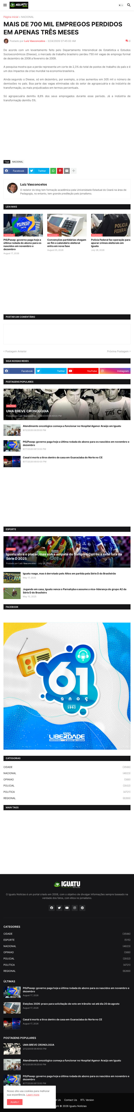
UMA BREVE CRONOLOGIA (38, 1044)
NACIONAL (27, 17)
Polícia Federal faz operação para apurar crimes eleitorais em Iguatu (110, 242)
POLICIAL (67, 785)
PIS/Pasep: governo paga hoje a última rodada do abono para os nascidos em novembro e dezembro (22, 244)
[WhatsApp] (53, 171)
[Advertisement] (67, 131)
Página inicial (10, 17)
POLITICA (67, 791)
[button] (5, 5)
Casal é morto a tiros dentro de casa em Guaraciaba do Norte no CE (63, 457)
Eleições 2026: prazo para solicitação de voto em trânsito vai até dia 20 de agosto (71, 1003)
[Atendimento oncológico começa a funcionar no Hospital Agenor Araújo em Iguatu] (12, 430)
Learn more (32, 1094)
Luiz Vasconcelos (33, 184)
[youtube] (67, 908)
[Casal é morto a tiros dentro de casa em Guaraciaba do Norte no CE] (12, 461)
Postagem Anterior (16, 351)
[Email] (67, 171)
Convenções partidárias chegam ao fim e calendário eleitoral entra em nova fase (66, 242)
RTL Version (87, 1099)
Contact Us (70, 1099)
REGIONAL (67, 798)
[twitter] (59, 908)
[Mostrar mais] (74, 171)
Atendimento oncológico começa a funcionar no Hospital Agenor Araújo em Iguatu (72, 425)
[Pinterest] (60, 171)
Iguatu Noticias (78, 1105)
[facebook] (52, 908)
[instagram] (75, 908)
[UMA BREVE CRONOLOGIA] (12, 1049)
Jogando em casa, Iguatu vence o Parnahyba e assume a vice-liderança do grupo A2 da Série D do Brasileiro (74, 591)
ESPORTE (67, 939)
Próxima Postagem (118, 351)
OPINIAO (67, 779)
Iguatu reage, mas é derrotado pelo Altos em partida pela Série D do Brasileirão (69, 573)
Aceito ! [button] (14, 1101)
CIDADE (67, 767)
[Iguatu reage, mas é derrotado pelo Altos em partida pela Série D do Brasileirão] (12, 577)
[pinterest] (82, 908)
